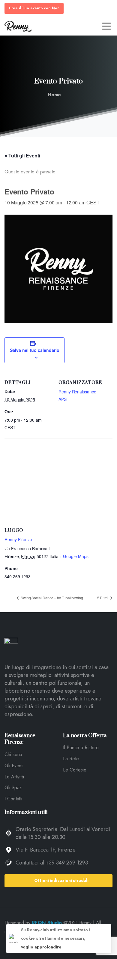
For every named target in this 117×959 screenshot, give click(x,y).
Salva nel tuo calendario (34, 350)
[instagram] (66, 26)
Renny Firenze (18, 539)
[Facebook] (57, 26)
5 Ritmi (103, 597)
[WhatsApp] (75, 26)
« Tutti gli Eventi (22, 155)
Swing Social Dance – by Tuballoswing (51, 597)
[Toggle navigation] (106, 26)
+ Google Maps (74, 556)
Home (54, 94)
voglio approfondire (41, 947)
